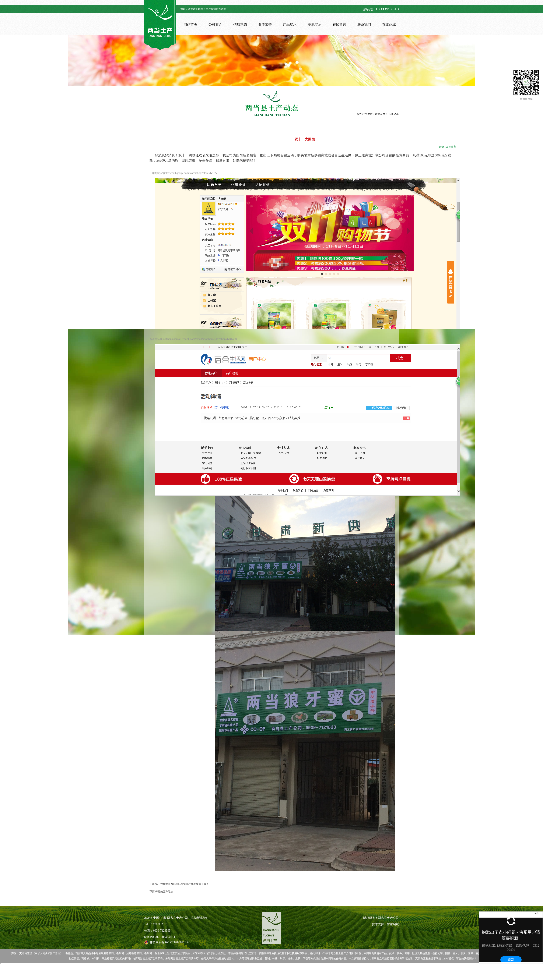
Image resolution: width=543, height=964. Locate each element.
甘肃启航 (393, 924)
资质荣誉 (265, 24)
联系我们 (364, 24)
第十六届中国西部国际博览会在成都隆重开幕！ (182, 884)
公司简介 (215, 24)
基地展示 (314, 24)
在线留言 (339, 24)
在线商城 (389, 24)
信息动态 (240, 24)
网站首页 (190, 24)
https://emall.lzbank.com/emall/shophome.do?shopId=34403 (202, 339)
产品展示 (290, 24)
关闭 (536, 913)
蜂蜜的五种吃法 (164, 891)
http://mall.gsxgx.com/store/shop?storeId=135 (191, 173)
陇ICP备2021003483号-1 (159, 937)
